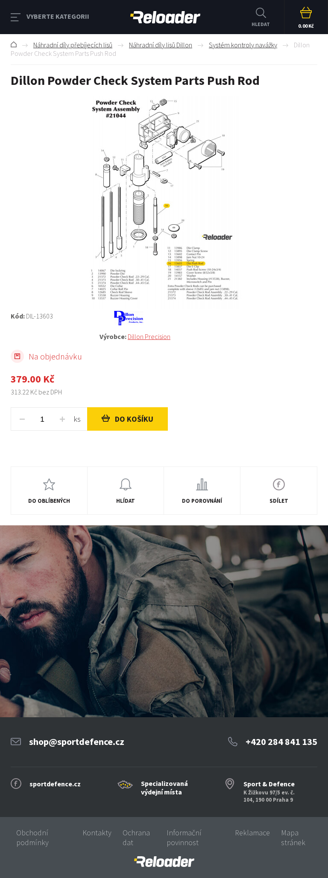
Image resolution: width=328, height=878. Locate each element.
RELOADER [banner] (165, 17)
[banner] (164, 861)
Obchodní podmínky (32, 837)
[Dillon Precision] (208, 318)
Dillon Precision (149, 336)
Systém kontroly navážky (243, 45)
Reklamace (252, 832)
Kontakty (96, 832)
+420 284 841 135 (281, 742)
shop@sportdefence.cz (76, 742)
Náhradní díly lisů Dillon (160, 45)
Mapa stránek (293, 837)
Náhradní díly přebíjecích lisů (72, 45)
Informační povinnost (184, 837)
